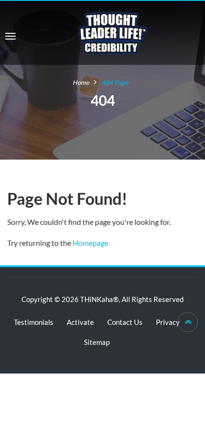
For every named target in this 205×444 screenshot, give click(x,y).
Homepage (90, 242)
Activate (80, 322)
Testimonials (33, 322)
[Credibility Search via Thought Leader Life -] (113, 31)
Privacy (168, 322)
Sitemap (97, 342)
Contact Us (125, 322)
